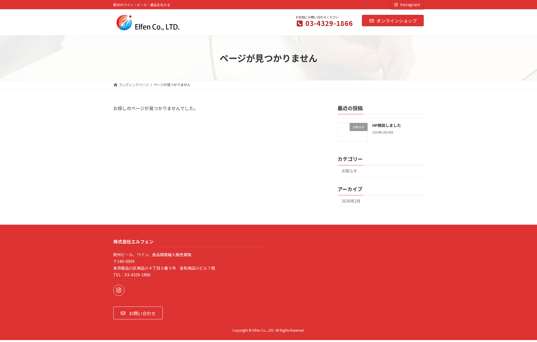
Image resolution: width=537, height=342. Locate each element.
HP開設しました (386, 125)
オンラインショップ (396, 20)
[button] (138, 313)
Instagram (410, 4)
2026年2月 (351, 201)
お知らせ (349, 171)
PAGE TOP (520, 326)
